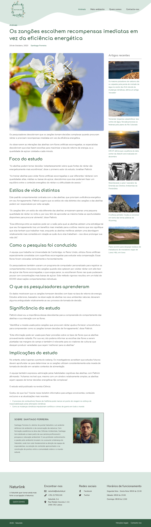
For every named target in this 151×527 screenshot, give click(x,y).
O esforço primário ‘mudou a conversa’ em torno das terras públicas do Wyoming (124, 218)
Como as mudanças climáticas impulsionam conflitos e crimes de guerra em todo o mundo (48, 406)
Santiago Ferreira (38, 45)
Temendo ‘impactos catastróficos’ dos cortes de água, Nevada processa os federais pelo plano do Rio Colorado (124, 122)
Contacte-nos (132, 9)
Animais (82, 9)
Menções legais (122, 523)
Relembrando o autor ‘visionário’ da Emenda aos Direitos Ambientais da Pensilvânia (123, 186)
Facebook (88, 491)
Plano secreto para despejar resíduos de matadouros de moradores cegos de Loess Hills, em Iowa (125, 250)
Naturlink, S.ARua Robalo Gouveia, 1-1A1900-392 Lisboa (58, 502)
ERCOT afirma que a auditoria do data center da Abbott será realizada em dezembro (124, 154)
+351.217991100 (55, 495)
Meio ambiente (97, 9)
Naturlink (18, 523)
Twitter (87, 495)
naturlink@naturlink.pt (56, 491)
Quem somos (115, 9)
